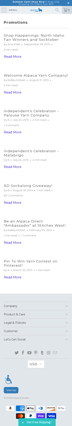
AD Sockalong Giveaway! (28, 185)
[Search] (57, 10)
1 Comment (11, 125)
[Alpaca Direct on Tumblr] (42, 353)
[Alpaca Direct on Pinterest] (36, 353)
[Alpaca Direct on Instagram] (48, 353)
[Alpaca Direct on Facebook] (23, 353)
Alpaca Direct (21, 397)
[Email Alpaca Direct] (55, 353)
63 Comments (13, 195)
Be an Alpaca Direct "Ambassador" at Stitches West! (35, 223)
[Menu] (8, 379)
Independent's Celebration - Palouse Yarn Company (31, 113)
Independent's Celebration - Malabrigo (31, 153)
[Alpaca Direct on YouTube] (29, 353)
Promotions (16, 22)
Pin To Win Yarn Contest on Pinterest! (31, 263)
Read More (12, 56)
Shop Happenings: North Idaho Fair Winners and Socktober (34, 37)
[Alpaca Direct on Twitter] (16, 353)
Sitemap (11, 390)
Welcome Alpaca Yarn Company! (36, 75)
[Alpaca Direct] (36, 10)
